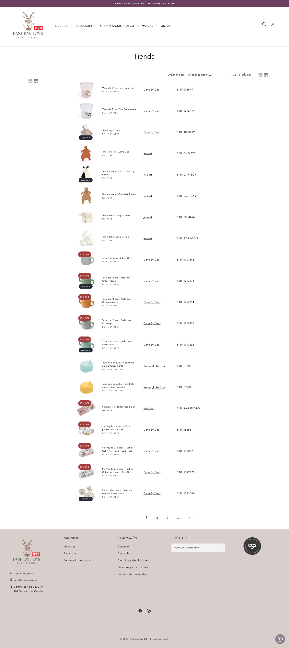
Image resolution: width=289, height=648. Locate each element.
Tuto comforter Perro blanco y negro (118, 173)
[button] (63, 26)
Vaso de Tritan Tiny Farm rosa (118, 87)
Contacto (123, 546)
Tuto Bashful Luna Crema (115, 236)
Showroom (70, 553)
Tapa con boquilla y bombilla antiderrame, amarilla (118, 385)
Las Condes (36, 591)
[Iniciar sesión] (273, 25)
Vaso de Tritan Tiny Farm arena (119, 109)
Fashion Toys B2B (139, 639)
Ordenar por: (176, 75)
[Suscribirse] (221, 548)
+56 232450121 (23, 573)
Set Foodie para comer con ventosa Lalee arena (117, 492)
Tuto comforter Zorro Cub (115, 151)
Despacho (124, 553)
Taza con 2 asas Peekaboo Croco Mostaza (116, 300)
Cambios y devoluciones (133, 560)
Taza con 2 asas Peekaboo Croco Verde (116, 279)
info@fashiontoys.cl (25, 580)
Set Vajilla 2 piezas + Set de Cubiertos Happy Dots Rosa (118, 449)
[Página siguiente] (199, 517)
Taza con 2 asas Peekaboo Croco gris (116, 322)
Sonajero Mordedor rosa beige (118, 406)
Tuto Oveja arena (111, 130)
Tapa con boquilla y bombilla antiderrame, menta (118, 364)
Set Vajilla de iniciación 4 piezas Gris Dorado (116, 428)
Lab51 (166, 639)
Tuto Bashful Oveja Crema (116, 215)
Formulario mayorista (77, 560)
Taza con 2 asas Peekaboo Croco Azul (116, 343)
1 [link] (146, 517)
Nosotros (69, 546)
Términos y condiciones (133, 567)
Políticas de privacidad (132, 574)
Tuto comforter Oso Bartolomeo (119, 194)
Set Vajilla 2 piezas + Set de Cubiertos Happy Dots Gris (118, 470)
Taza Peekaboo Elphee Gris (117, 257)
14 (188, 518)
